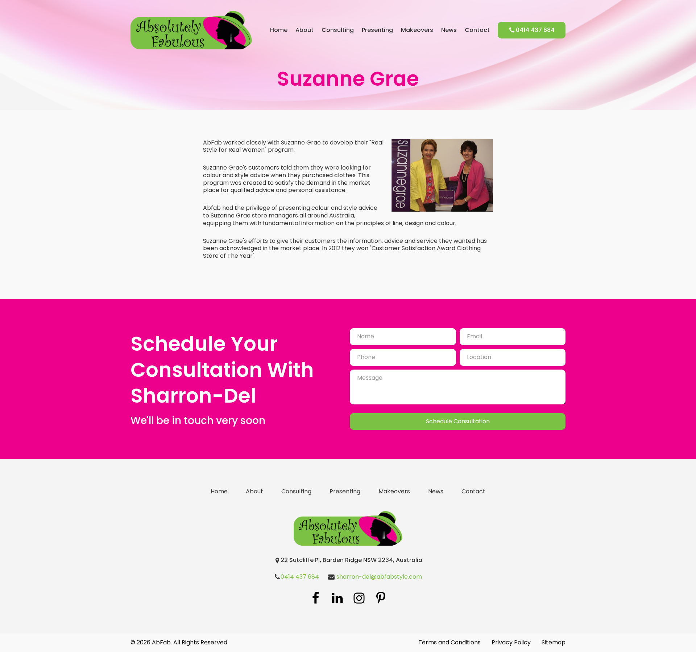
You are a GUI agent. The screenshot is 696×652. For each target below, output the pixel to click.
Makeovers (417, 30)
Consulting (338, 30)
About (304, 30)
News (449, 30)
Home (278, 30)
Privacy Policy (511, 643)
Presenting (377, 30)
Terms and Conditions (449, 643)
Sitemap (554, 643)
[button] (532, 30)
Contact (477, 30)
